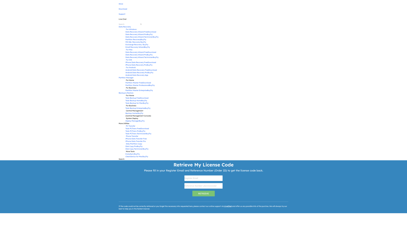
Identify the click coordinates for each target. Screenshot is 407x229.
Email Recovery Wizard (134, 47)
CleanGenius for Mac (133, 156)
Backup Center (131, 113)
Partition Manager (126, 78)
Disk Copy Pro (131, 146)
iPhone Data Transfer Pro (135, 141)
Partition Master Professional (137, 85)
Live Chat (122, 19)
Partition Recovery (133, 39)
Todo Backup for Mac (134, 103)
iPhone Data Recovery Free (136, 62)
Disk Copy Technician (134, 149)
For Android (131, 67)
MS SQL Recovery (132, 42)
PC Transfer (130, 126)
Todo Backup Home (133, 100)
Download (123, 9)
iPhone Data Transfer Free (136, 139)
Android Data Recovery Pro (136, 72)
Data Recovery (125, 27)
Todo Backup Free (132, 98)
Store (121, 4)
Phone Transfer (132, 136)
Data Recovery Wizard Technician (139, 37)
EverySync (129, 154)
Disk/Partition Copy (134, 144)
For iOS (129, 60)
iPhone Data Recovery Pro (136, 65)
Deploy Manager (132, 121)
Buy (148, 34)
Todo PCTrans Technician (135, 134)
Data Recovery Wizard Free (136, 32)
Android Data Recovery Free (136, 70)
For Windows (131, 29)
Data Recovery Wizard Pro (136, 34)
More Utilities (124, 123)
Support (122, 14)
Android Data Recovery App (136, 75)
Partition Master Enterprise (136, 90)
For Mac (129, 50)
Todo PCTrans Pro (132, 131)
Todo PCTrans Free (133, 128)
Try (151, 34)
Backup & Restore (126, 93)
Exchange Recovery (133, 44)
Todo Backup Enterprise (135, 108)
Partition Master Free (134, 83)
